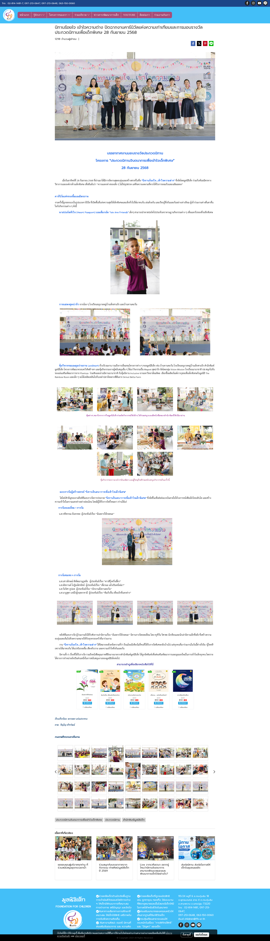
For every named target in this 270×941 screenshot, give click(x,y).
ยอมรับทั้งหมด (201, 934)
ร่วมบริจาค (81, 15)
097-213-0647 (32, 3)
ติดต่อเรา (145, 15)
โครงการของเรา (58, 15)
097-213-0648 (49, 3)
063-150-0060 (67, 3)
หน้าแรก (24, 15)
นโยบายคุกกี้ (80, 936)
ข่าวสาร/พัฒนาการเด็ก (106, 15)
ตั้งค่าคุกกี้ (187, 934)
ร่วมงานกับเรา (162, 15)
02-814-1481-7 (15, 3)
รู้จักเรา (37, 15)
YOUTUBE (129, 15)
